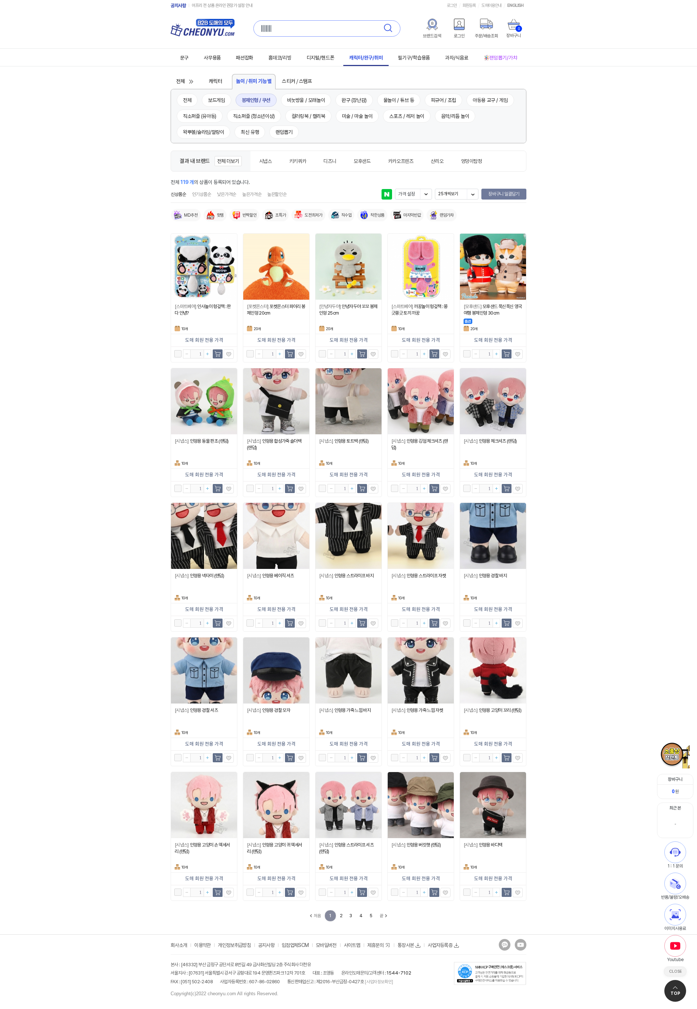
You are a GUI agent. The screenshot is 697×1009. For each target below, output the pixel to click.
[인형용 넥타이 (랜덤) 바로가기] (204, 536)
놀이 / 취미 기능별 (254, 81)
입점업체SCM (295, 945)
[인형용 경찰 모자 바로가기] (276, 670)
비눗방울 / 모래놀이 (306, 100)
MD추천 (191, 215)
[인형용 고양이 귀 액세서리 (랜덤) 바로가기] (276, 805)
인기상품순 (201, 194)
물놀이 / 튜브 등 (398, 100)
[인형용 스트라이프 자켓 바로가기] (421, 536)
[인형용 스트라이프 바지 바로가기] (348, 536)
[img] (432, 24)
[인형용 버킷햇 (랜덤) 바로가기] (421, 805)
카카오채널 (504, 945)
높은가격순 (251, 194)
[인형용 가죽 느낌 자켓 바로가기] (421, 670)
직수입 (346, 215)
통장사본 (406, 945)
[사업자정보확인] (378, 981)
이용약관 (202, 945)
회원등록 (469, 5)
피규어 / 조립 (443, 100)
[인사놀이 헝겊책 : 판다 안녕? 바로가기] (204, 267)
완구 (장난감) (354, 100)
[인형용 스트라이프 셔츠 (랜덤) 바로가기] (348, 805)
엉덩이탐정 (471, 161)
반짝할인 (249, 215)
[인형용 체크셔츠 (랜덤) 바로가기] (493, 401)
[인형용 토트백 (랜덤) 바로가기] (348, 401)
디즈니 (329, 161)
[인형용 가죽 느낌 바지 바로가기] (348, 670)
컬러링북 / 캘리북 (308, 116)
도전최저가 (313, 215)
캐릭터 (215, 82)
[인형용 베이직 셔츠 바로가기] (276, 536)
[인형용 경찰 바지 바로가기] (493, 536)
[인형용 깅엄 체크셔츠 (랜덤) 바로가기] (421, 401)
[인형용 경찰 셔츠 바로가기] (204, 670)
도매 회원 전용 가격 (204, 340)
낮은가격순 (226, 194)
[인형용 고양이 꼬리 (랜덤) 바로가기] (493, 670)
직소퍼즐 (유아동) (199, 116)
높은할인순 (276, 194)
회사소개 (179, 945)
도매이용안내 (491, 5)
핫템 (220, 215)
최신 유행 (250, 132)
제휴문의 (375, 945)
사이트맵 (352, 945)
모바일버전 (326, 945)
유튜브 (520, 945)
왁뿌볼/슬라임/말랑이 (203, 132)
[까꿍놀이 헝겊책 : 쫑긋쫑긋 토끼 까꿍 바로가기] (421, 267)
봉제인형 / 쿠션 (256, 100)
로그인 (452, 5)
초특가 (280, 215)
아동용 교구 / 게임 (490, 100)
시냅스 (265, 161)
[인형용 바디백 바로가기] (493, 805)
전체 (180, 82)
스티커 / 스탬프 (297, 82)
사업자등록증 (440, 945)
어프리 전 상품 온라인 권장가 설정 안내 (222, 5)
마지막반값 (412, 215)
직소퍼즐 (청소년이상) (254, 116)
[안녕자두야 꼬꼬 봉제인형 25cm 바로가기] (348, 267)
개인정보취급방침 (234, 945)
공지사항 (178, 5)
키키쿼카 (297, 161)
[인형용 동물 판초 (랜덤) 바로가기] (204, 401)
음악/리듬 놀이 (455, 116)
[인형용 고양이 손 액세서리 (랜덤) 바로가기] (204, 805)
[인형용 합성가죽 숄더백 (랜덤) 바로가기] (276, 401)
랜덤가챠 (447, 215)
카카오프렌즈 (400, 161)
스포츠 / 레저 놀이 (406, 116)
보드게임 (216, 100)
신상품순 (178, 194)
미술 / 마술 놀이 (357, 116)
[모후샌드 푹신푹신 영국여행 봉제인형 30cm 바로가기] (493, 267)
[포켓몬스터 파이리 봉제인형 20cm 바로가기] (276, 267)
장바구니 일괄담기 (503, 194)
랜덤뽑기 (284, 132)
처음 (317, 915)
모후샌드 (362, 161)
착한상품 (377, 215)
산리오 (437, 161)
